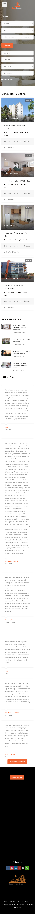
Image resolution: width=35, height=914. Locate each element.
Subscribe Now (17, 777)
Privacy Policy (14, 904)
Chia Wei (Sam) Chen (13, 252)
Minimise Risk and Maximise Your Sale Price (20, 365)
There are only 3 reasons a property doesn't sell (20, 327)
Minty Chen (10, 147)
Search (7, 45)
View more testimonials (17, 761)
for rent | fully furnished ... (17, 181)
